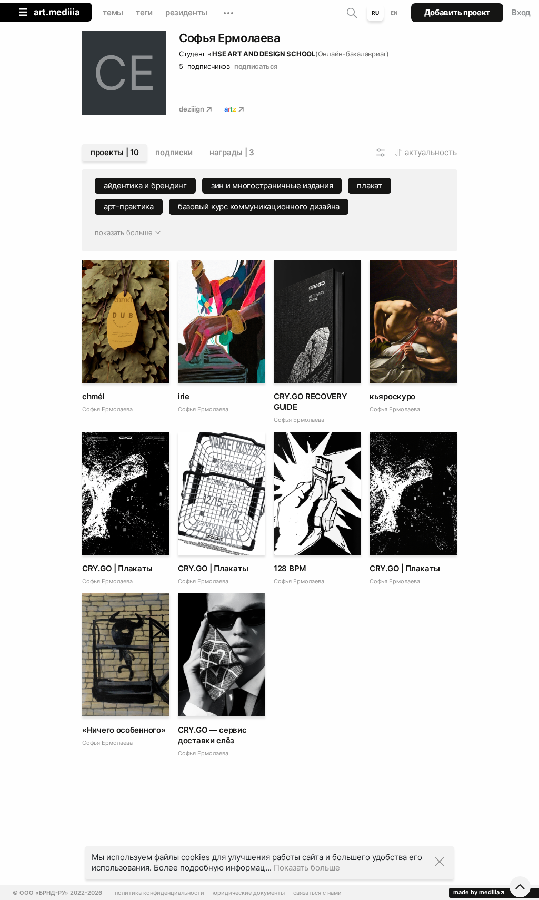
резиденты (186, 12)
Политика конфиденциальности (159, 892)
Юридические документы (249, 892)
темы (113, 12)
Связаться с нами (317, 892)
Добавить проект (457, 12)
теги (144, 12)
